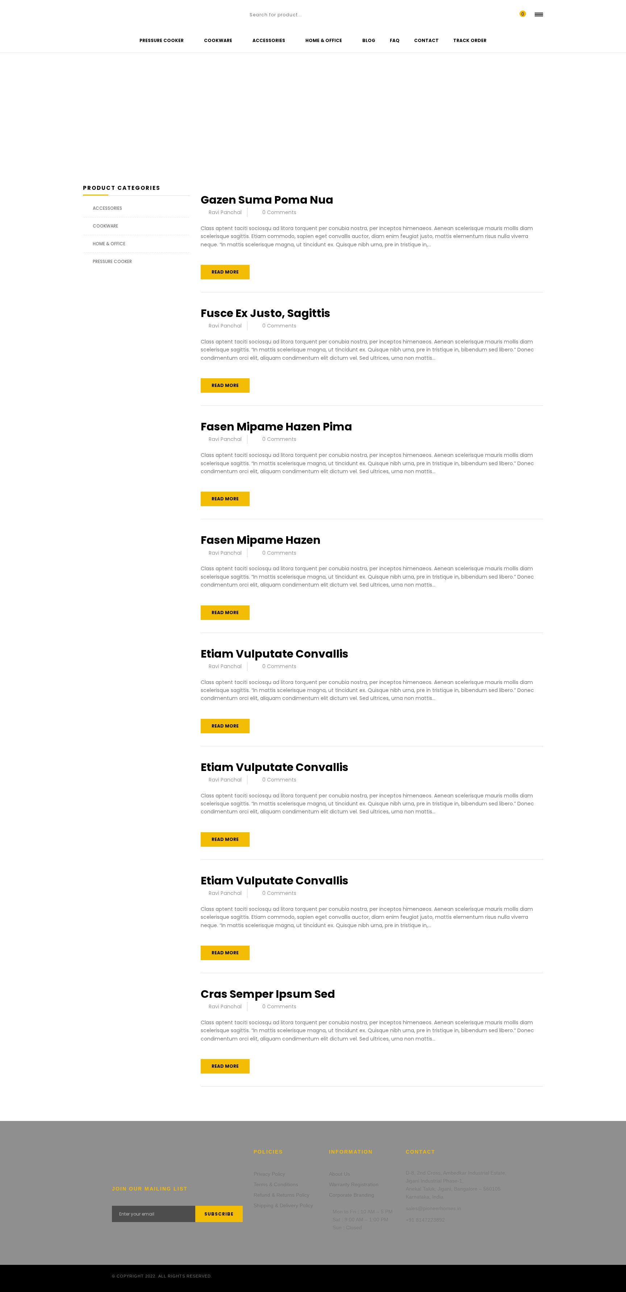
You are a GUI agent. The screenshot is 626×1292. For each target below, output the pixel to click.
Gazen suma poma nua (267, 200)
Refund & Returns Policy (281, 1195)
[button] (521, 14)
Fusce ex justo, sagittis (265, 313)
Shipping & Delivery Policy (283, 1205)
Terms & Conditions (276, 1184)
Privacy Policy (269, 1174)
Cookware (105, 226)
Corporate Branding (351, 1195)
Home (19, 109)
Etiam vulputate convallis (275, 654)
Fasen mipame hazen (261, 540)
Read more (225, 272)
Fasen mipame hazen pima (276, 426)
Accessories (107, 208)
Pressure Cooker (112, 261)
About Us (339, 1174)
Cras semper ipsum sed (268, 994)
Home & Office (109, 244)
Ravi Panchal (225, 212)
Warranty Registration (354, 1184)
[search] (242, 14)
